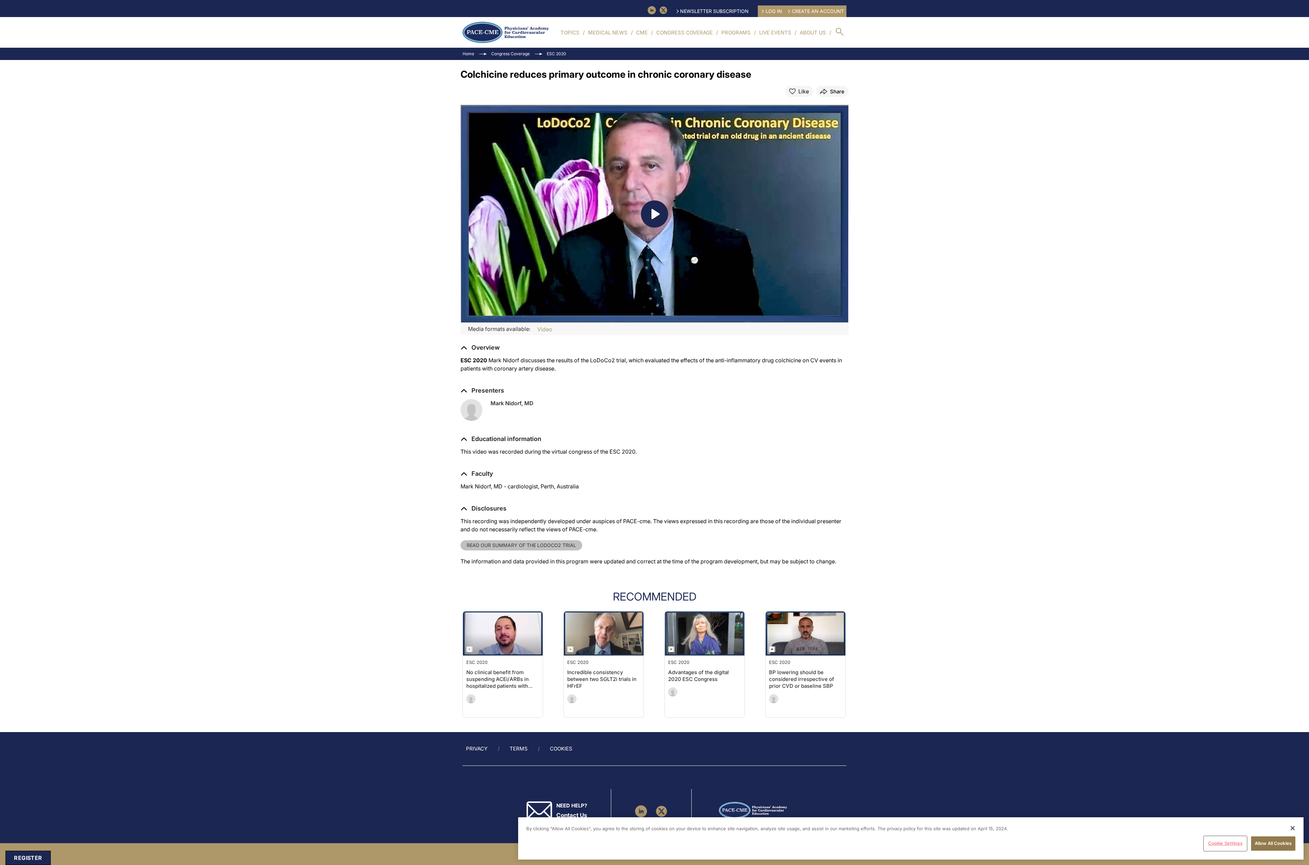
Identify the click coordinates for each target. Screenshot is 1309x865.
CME (642, 32)
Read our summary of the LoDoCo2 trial (521, 545)
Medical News (608, 32)
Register (28, 857)
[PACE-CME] (506, 32)
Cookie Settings (1225, 843)
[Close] (1292, 828)
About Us (813, 32)
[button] (501, 439)
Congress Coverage (684, 32)
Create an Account (818, 11)
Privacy (476, 748)
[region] (911, 838)
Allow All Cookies (1273, 843)
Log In (774, 11)
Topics (570, 32)
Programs (736, 32)
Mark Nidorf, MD (512, 403)
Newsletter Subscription (714, 11)
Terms (519, 748)
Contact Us (571, 815)
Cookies (561, 748)
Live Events (775, 32)
